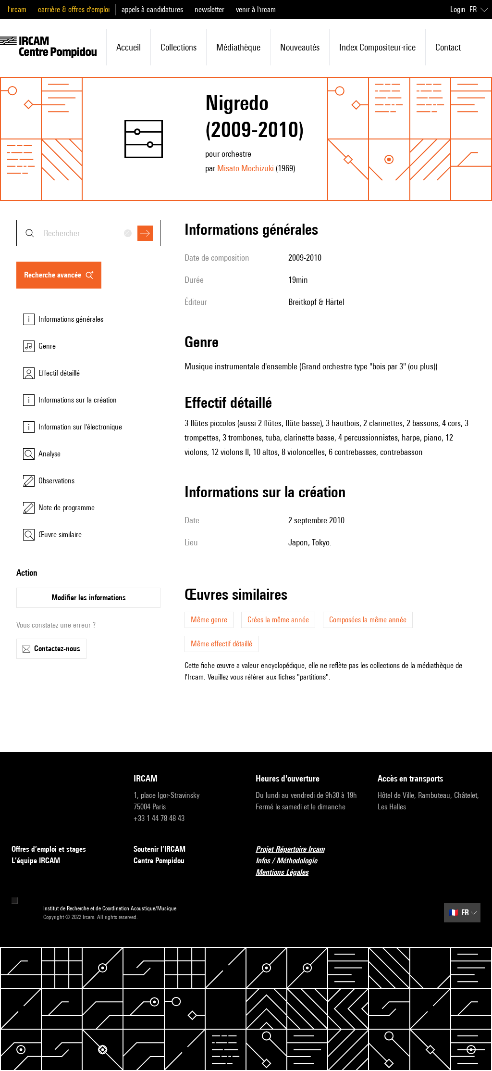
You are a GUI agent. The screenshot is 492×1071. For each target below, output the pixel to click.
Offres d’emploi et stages (49, 849)
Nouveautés (300, 47)
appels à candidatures (152, 9)
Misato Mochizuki (245, 168)
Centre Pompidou (159, 860)
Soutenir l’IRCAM (159, 849)
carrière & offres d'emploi (74, 9)
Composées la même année (367, 619)
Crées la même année (278, 619)
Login (458, 9)
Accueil (128, 47)
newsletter (209, 9)
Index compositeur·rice (377, 47)
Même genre (209, 619)
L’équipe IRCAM (36, 860)
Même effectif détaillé (221, 643)
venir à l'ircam (256, 9)
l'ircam (17, 9)
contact (448, 47)
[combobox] (88, 233)
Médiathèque (238, 47)
